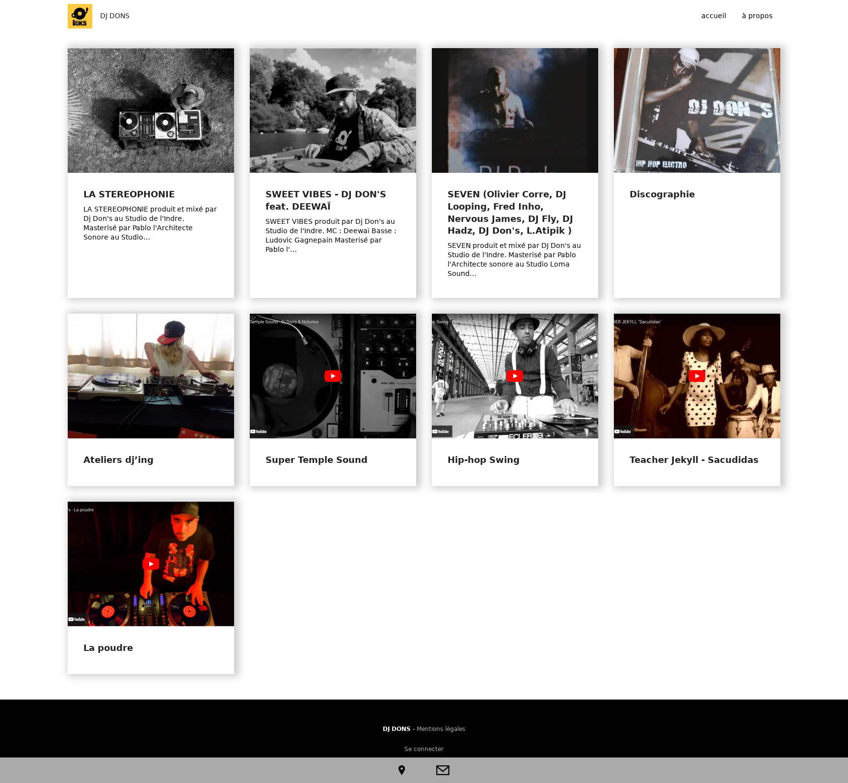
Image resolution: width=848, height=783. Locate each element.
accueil (713, 16)
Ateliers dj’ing (118, 460)
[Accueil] (80, 16)
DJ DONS (115, 16)
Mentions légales (441, 729)
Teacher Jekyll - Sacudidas (694, 460)
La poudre (108, 648)
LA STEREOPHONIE (129, 194)
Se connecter (424, 749)
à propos (757, 16)
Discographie (662, 194)
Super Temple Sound (316, 460)
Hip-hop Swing (484, 460)
